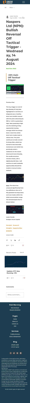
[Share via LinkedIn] (15, 240)
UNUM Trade (15, 344)
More (11, 7)
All (5, 7)
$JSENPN (9, 231)
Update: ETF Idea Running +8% (13, 272)
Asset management (15, 336)
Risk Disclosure (15, 307)
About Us (15, 321)
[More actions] (23, 17)
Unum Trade (9, 235)
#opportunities (17, 228)
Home (15, 319)
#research (16, 225)
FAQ (15, 326)
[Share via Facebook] (7, 240)
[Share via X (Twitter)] (11, 240)
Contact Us (15, 323)
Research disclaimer (15, 310)
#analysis (9, 225)
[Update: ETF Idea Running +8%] (16, 261)
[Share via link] (19, 240)
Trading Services (15, 334)
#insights (9, 228)
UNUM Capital (15, 347)
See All (22, 252)
